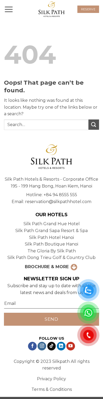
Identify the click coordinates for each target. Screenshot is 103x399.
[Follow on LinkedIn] (61, 346)
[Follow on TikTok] (51, 346)
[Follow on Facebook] (32, 346)
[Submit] (93, 124)
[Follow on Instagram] (42, 346)
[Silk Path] (51, 9)
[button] (8, 9)
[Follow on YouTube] (70, 346)
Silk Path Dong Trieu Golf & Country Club (51, 257)
